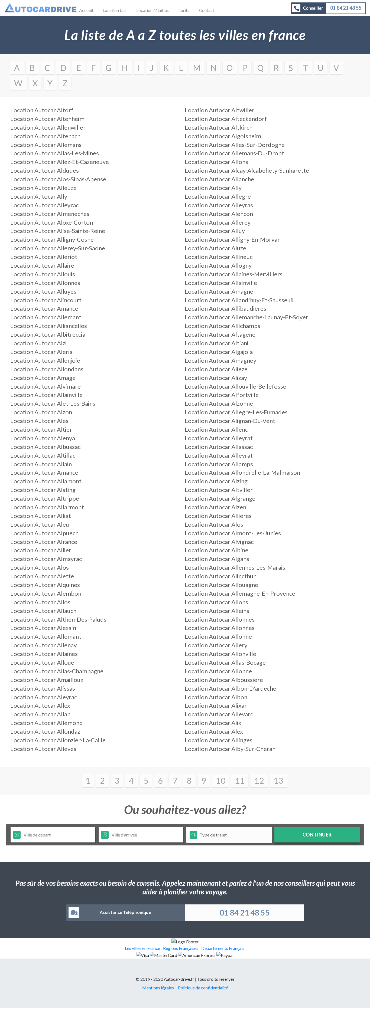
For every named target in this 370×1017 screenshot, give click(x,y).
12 (259, 780)
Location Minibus (152, 10)
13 (278, 780)
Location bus (114, 10)
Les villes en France (142, 948)
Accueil (86, 10)
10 (220, 780)
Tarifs (183, 10)
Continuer (317, 835)
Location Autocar (41, 110)
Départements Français (222, 948)
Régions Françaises (180, 948)
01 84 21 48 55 (245, 912)
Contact (206, 10)
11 (240, 780)
